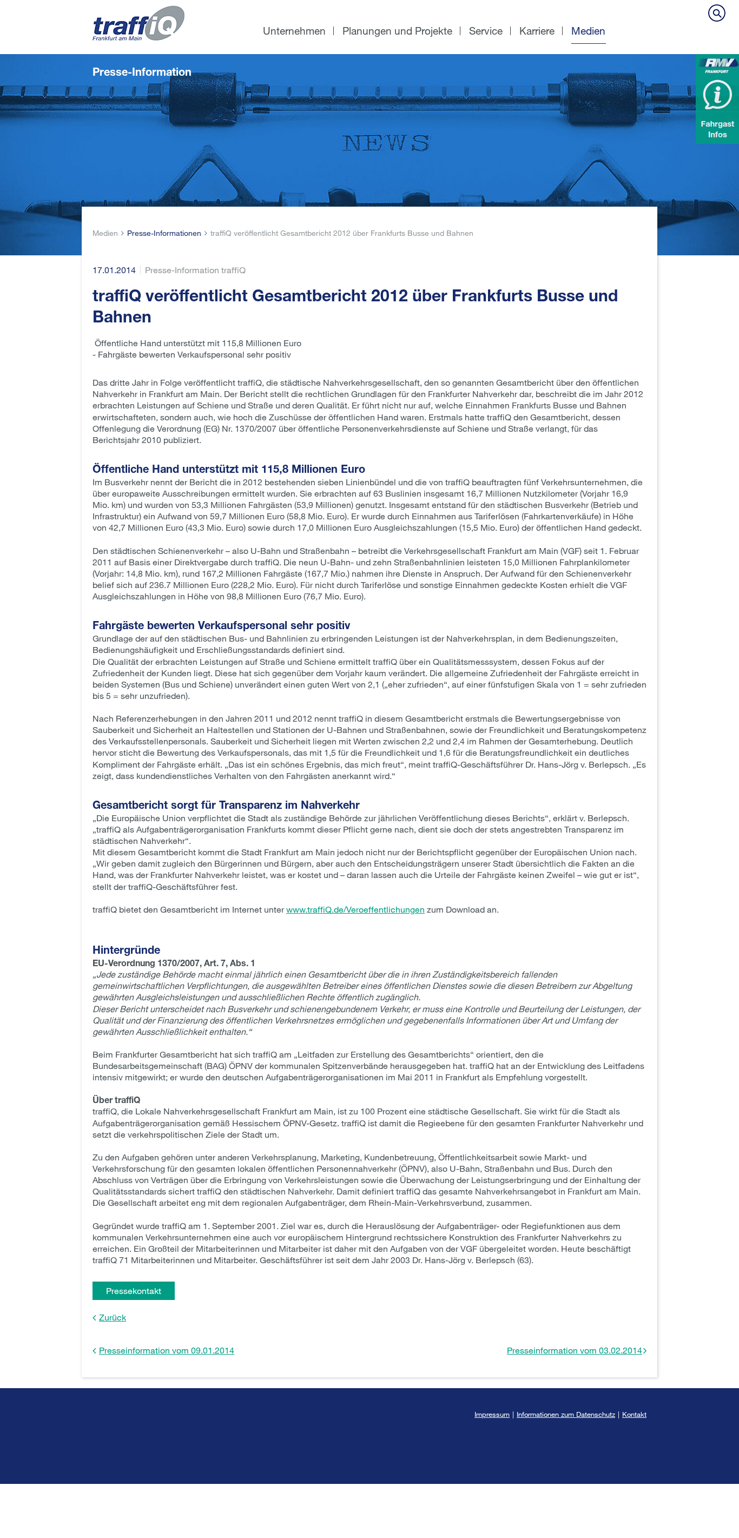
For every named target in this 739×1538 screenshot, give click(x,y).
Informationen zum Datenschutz (566, 1414)
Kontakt (634, 1414)
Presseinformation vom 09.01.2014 (166, 1350)
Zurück (112, 1317)
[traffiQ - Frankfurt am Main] (168, 6)
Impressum (492, 1414)
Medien (588, 30)
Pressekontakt (133, 1290)
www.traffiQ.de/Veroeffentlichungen (355, 909)
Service (486, 30)
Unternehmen (294, 30)
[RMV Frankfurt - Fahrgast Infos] (717, 99)
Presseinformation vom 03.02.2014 (574, 1350)
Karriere (537, 30)
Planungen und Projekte (397, 30)
